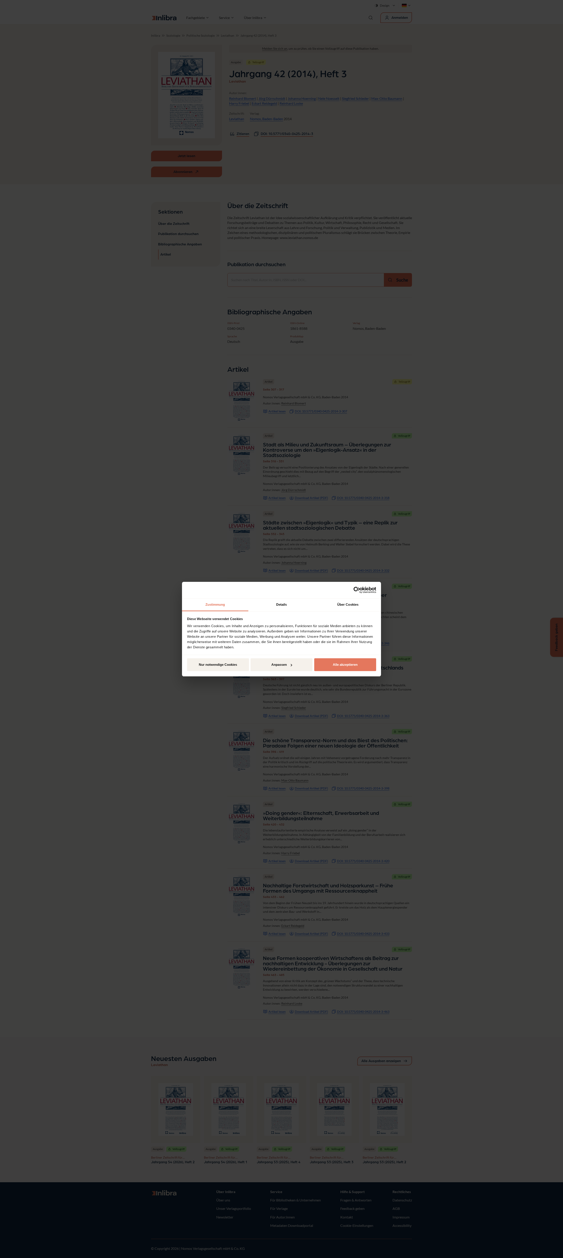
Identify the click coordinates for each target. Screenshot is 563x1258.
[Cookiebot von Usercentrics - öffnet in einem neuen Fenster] (356, 590)
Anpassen (279, 664)
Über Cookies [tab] (347, 604)
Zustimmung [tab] (215, 604)
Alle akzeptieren (345, 664)
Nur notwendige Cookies (218, 664)
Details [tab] (281, 604)
